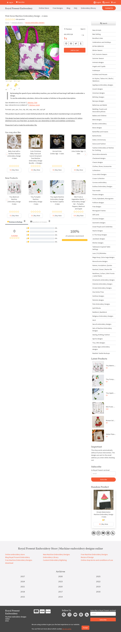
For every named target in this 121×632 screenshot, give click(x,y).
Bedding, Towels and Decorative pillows (99, 110)
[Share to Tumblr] (80, 43)
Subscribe (103, 479)
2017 (60, 591)
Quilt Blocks (96, 308)
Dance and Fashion (99, 144)
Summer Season (98, 58)
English (98, 2)
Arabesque (96, 70)
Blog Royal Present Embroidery (17, 557)
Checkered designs (99, 158)
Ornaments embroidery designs (103, 280)
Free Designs (58, 8)
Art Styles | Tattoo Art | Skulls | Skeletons (102, 79)
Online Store (44, 8)
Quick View (14, 144)
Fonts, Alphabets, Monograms (102, 198)
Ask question (20, 19)
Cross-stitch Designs (99, 174)
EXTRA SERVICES (98, 46)
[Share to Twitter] (76, 43)
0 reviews (14, 235)
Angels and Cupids (98, 66)
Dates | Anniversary (99, 140)
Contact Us (109, 8)
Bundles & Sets (97, 38)
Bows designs (97, 128)
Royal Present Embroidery (18, 8)
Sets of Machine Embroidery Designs (102, 329)
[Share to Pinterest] (66, 43)
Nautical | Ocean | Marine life (102, 269)
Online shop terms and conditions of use (97, 560)
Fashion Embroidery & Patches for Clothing (103, 149)
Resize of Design (87, 557)
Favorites (21, 2)
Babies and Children (99, 116)
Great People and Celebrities (102, 227)
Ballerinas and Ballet (99, 105)
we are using (66, 629)
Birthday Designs (98, 97)
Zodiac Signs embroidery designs (101, 348)
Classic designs (97, 162)
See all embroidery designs (101, 324)
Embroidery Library (50, 557)
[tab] (16, 222)
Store (7, 23)
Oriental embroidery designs (102, 284)
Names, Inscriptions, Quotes (102, 265)
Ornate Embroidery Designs (102, 288)
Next (82, 29)
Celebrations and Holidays (101, 42)
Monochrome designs (100, 261)
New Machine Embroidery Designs (56, 554)
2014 (60, 596)
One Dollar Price (98, 292)
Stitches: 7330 (32, 103)
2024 (23, 581)
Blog (68, 8)
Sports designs (97, 339)
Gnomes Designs (98, 219)
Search (104, 23)
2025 (98, 576)
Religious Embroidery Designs (102, 316)
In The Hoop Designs (99, 235)
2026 (60, 576)
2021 (23, 586)
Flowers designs (98, 194)
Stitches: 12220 (34, 105)
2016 (98, 591)
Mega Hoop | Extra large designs (103, 257)
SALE (94, 320)
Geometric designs (98, 223)
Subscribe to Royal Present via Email (103, 610)
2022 (98, 581)
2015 (23, 596)
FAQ (75, 8)
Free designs (96, 207)
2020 (60, 586)
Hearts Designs (97, 231)
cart (114, 2)
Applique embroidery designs (102, 85)
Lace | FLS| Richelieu (99, 253)
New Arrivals (96, 30)
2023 (60, 581)
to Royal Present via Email (100, 470)
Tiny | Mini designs (98, 343)
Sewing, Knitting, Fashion (101, 335)
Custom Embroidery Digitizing (55, 560)
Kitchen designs (97, 243)
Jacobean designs (98, 239)
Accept (85, 628)
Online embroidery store (15, 554)
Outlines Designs (98, 296)
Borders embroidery (99, 124)
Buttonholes (96, 136)
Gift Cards (95, 215)
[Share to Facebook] (71, 43)
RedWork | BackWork (99, 312)
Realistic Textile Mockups (101, 353)
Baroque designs (98, 101)
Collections (96, 170)
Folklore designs (98, 202)
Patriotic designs (98, 300)
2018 (23, 591)
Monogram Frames (99, 211)
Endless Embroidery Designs (102, 186)
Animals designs (17, 23)
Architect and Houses (99, 74)
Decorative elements (99, 154)
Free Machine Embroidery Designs (94, 554)
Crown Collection (98, 178)
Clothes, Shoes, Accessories (102, 166)
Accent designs (97, 89)
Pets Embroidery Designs (101, 304)
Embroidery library (88, 8)
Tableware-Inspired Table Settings (101, 248)
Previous (69, 29)
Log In (10, 2)
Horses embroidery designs (34, 23)
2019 (98, 586)
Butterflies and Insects (100, 132)
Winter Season (97, 50)
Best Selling (96, 34)
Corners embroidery (99, 182)
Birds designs (97, 120)
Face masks (96, 190)
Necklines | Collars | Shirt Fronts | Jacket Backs (103, 274)
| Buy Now (14, 170)
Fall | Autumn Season (99, 54)
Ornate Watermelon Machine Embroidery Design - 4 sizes (103, 514)
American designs (98, 93)
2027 (23, 576)
